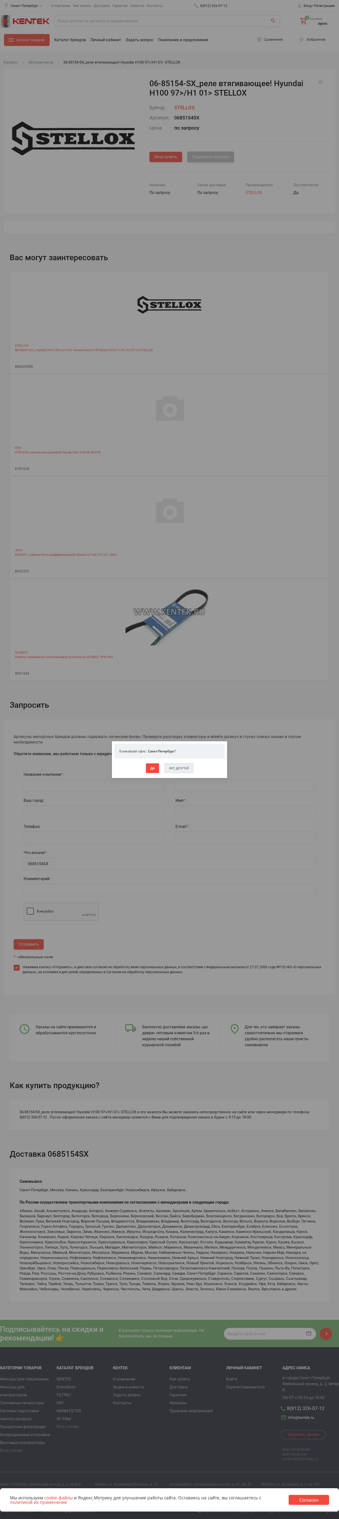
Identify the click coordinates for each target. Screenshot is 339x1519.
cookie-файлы (58, 1498)
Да (152, 768)
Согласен (308, 1500)
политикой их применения (38, 1502)
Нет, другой (179, 768)
